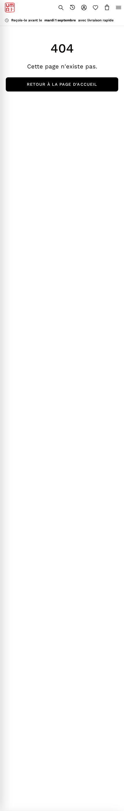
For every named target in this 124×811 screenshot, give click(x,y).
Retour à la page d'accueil (62, 84)
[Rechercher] (60, 7)
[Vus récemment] (72, 7)
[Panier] (107, 7)
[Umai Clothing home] (10, 7)
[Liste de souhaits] (95, 7)
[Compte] (83, 7)
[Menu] (118, 7)
